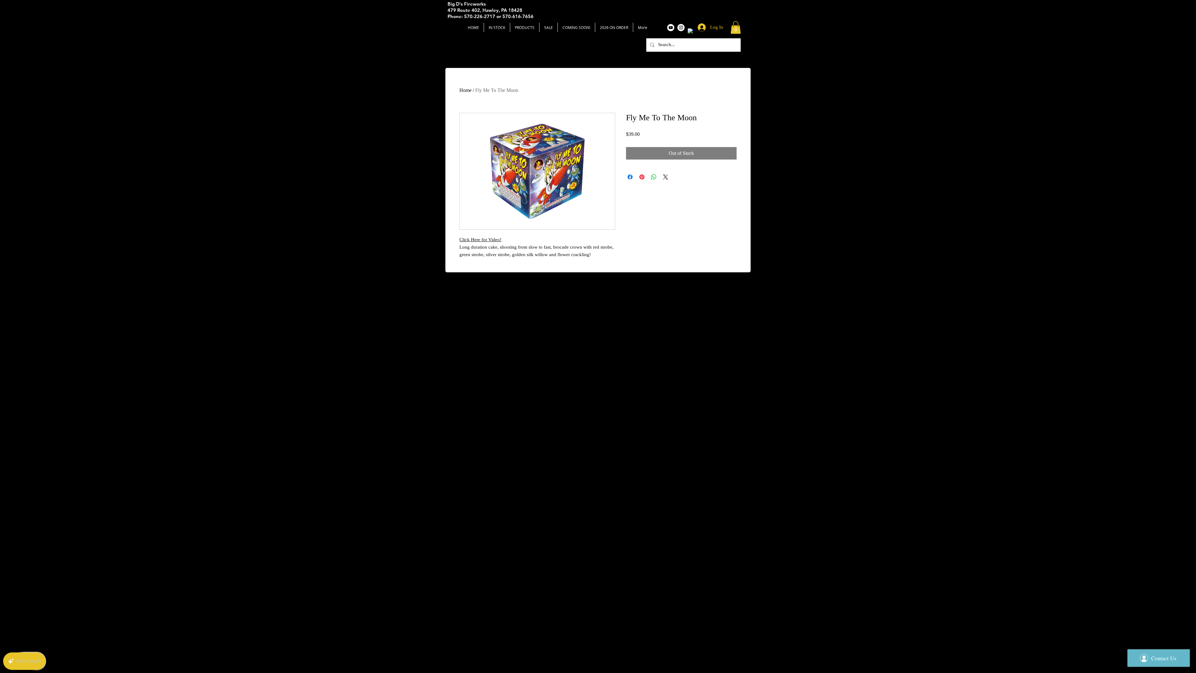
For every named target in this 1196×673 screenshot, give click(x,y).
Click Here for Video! (480, 239)
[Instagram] (681, 27)
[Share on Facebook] (630, 177)
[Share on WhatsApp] (653, 177)
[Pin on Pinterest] (642, 177)
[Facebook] (691, 32)
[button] (735, 27)
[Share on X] (665, 177)
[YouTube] (670, 27)
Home (465, 90)
